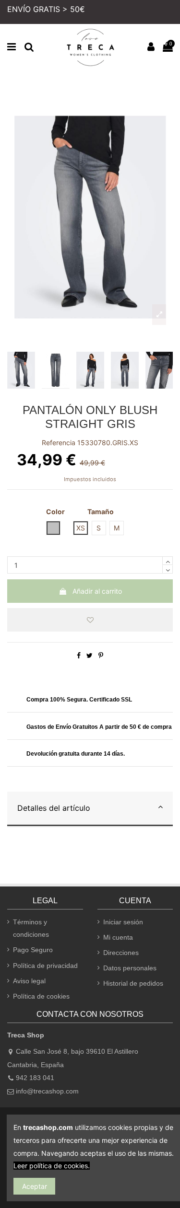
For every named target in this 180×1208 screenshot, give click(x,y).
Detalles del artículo (53, 808)
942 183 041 (35, 1077)
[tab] (90, 809)
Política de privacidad (45, 965)
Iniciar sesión (123, 922)
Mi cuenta (118, 937)
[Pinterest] (100, 655)
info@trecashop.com (47, 1091)
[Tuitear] (89, 655)
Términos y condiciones (31, 928)
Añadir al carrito (97, 591)
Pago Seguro (33, 950)
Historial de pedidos (133, 983)
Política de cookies (41, 996)
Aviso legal (29, 981)
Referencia (58, 442)
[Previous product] (166, 85)
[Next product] (171, 85)
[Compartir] (79, 655)
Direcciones (121, 952)
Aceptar (34, 1186)
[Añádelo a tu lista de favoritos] (90, 620)
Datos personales (129, 968)
